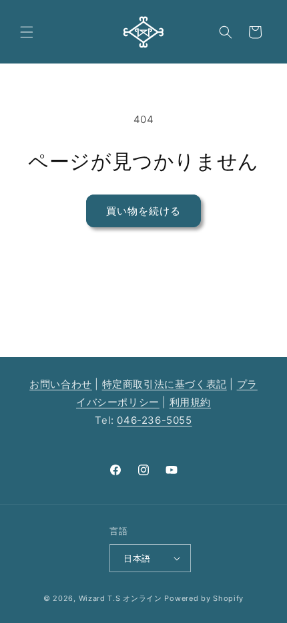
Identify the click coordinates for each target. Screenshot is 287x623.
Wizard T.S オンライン (120, 598)
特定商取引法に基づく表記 (164, 384)
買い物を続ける (143, 211)
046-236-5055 (154, 420)
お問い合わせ (60, 384)
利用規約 (190, 402)
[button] (26, 32)
